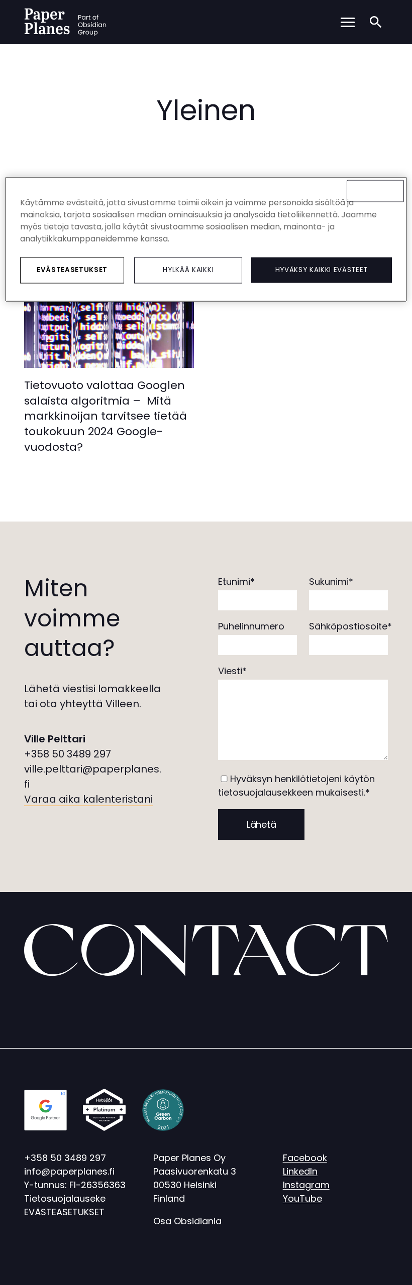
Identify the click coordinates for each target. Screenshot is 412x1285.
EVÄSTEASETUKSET (64, 1212)
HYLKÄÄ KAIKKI (188, 270)
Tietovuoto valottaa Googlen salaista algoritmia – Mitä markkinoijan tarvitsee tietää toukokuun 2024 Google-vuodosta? (105, 416)
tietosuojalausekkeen (265, 792)
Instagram (306, 1185)
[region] (206, 239)
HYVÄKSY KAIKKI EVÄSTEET (321, 270)
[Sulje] (375, 191)
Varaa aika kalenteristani (88, 799)
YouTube (302, 1198)
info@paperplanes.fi (69, 1171)
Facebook (305, 1157)
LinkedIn (300, 1171)
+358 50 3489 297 (67, 754)
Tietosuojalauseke (65, 1198)
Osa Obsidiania (187, 1221)
